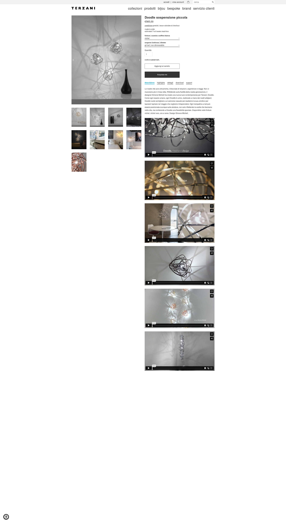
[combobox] (203, 2)
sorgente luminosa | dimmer (155, 42)
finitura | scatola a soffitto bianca (157, 35)
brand (186, 8)
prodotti (150, 8)
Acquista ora (162, 74)
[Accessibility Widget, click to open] (6, 517)
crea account (178, 1)
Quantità (148, 50)
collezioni (135, 8)
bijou (161, 8)
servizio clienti (203, 8)
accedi (166, 1)
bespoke (173, 8)
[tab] (150, 82)
